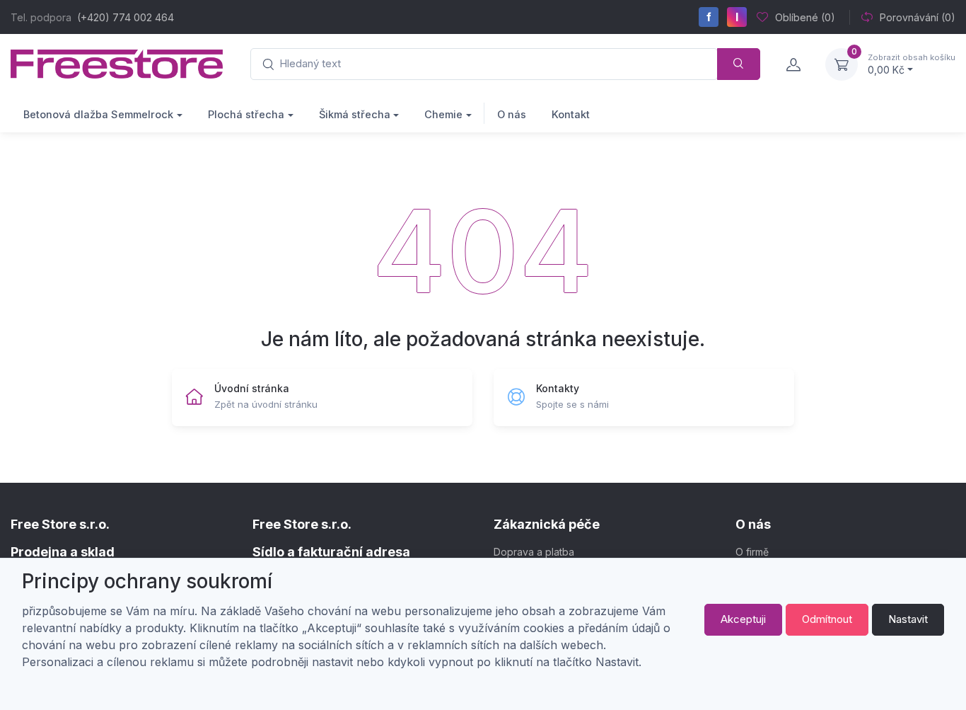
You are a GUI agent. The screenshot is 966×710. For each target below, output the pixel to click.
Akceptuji (743, 619)
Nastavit (908, 619)
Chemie (443, 114)
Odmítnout (827, 619)
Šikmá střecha (354, 114)
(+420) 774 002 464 (125, 17)
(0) (805, 17)
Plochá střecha (246, 114)
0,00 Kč (911, 64)
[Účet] (792, 64)
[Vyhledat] (738, 64)
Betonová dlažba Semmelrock (98, 114)
